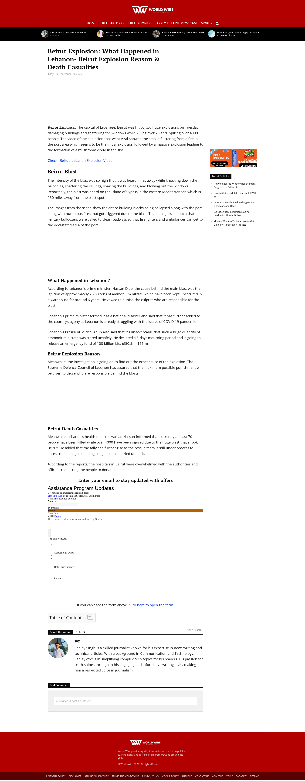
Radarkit (241, 776)
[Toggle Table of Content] (88, 617)
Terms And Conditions (125, 776)
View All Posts (194, 630)
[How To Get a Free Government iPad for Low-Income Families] (100, 34)
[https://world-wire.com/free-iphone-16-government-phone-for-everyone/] (233, 157)
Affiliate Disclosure (97, 776)
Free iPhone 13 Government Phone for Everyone (68, 34)
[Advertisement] (125, 102)
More (205, 23)
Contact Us (202, 776)
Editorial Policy (55, 776)
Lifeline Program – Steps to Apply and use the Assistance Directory (238, 34)
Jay (52, 74)
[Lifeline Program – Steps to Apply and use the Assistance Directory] (212, 34)
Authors (187, 776)
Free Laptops (111, 23)
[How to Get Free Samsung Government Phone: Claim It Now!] (156, 34)
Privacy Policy (150, 776)
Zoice (229, 776)
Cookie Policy (170, 776)
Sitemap (254, 776)
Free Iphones (139, 23)
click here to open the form (151, 604)
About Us (217, 776)
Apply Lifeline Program (176, 23)
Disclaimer (75, 776)
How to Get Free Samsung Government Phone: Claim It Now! (183, 34)
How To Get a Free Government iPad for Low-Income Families (127, 34)
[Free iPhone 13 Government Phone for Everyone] (45, 34)
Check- (80, 160)
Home (91, 23)
